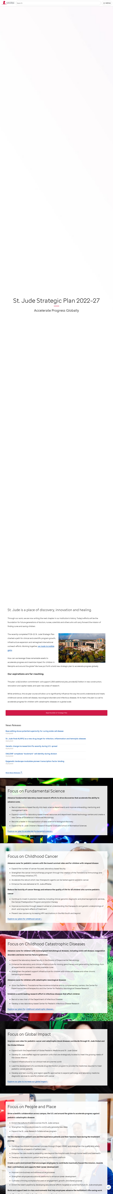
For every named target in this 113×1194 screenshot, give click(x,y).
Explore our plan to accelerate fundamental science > (30, 831)
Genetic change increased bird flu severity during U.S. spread (31, 746)
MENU (108, 3)
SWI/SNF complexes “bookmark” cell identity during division (31, 754)
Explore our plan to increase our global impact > (28, 1081)
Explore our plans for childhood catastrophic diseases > (31, 1009)
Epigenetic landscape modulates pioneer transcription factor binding (35, 761)
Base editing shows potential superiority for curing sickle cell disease (34, 731)
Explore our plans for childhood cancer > (25, 919)
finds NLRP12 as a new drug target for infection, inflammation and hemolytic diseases (46, 739)
